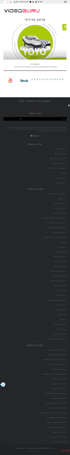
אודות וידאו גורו (61, 149)
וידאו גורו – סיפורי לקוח (57, 158)
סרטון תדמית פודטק (60, 379)
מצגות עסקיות (62, 305)
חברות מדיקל (62, 329)
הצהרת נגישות (62, 183)
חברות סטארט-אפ (60, 324)
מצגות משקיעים (61, 310)
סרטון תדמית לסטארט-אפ (58, 355)
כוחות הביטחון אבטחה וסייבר (56, 339)
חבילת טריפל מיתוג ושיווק (57, 194)
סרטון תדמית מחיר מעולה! (57, 168)
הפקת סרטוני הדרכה (59, 232)
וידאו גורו (66, 450)
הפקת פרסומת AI (60, 266)
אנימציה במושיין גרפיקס (58, 281)
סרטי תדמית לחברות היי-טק (56, 364)
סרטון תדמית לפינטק (59, 384)
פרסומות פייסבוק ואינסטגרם (57, 300)
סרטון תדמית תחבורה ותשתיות (56, 422)
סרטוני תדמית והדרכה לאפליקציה (54, 237)
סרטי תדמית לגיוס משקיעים (56, 417)
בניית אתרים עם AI (60, 203)
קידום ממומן (62, 198)
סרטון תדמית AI (61, 252)
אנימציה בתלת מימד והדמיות (57, 227)
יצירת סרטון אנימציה (59, 163)
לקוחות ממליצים (60, 154)
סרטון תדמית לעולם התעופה (56, 427)
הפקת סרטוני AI (60, 208)
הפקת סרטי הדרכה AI (58, 271)
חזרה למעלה (35, 451)
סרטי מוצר (62, 242)
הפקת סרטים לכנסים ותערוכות (56, 393)
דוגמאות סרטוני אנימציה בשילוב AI (54, 218)
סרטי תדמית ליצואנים (59, 398)
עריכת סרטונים (61, 295)
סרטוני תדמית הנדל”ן (59, 334)
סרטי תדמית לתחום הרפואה (56, 350)
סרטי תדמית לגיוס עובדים (57, 408)
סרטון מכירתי (35, 64)
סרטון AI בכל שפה (60, 256)
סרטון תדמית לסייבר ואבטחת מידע (55, 374)
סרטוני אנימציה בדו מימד (57, 223)
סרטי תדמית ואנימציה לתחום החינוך (54, 413)
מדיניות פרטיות (61, 178)
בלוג (36, 61)
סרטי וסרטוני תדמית (59, 213)
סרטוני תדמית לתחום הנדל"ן (57, 437)
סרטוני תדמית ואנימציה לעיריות (55, 403)
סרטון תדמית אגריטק (59, 369)
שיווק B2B (62, 319)
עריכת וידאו (62, 290)
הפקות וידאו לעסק (60, 286)
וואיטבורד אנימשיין (59, 276)
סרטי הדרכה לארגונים (58, 388)
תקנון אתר (62, 173)
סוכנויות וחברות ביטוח (59, 442)
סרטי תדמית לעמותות (59, 432)
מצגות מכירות (62, 315)
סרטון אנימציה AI (60, 261)
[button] (2, 384)
